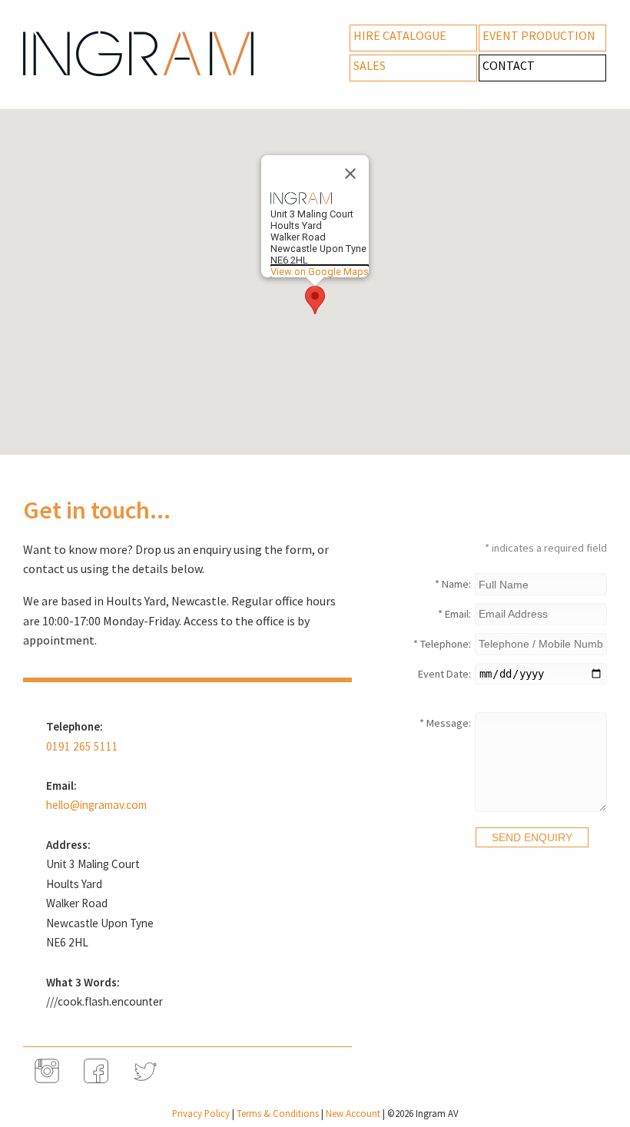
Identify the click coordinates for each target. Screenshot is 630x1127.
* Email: (454, 614)
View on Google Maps (319, 271)
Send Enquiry (532, 837)
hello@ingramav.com (96, 804)
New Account (353, 1113)
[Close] (350, 173)
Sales (369, 65)
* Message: (445, 723)
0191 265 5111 (82, 746)
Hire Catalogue (399, 35)
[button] (315, 300)
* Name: (453, 584)
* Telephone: (442, 644)
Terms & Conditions (278, 1113)
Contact (508, 65)
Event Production (538, 35)
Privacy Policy (201, 1113)
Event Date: (444, 674)
